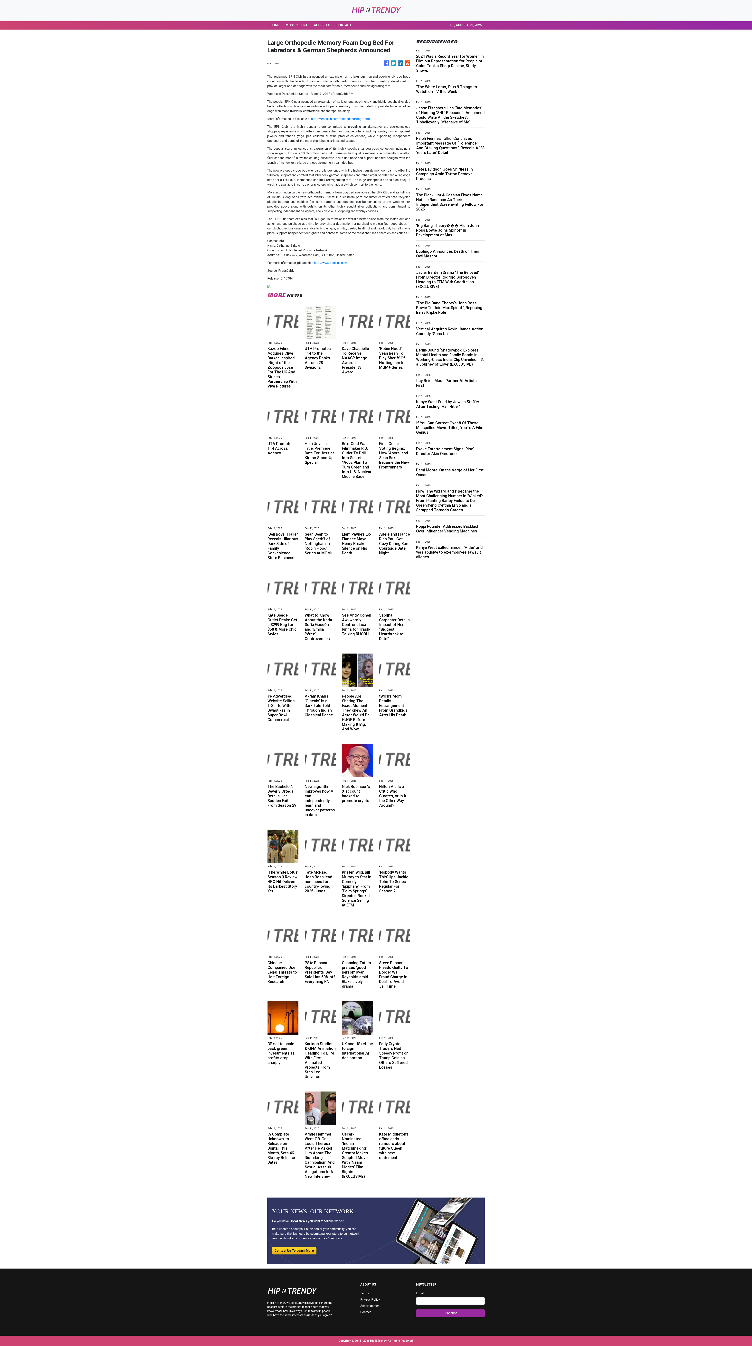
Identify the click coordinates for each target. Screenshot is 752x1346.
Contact (365, 1312)
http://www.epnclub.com (330, 263)
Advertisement (370, 1306)
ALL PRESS (322, 25)
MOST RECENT (297, 25)
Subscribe (450, 1313)
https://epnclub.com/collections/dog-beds (340, 119)
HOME (274, 25)
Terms (364, 1293)
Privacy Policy (370, 1299)
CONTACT (344, 25)
